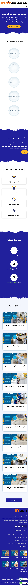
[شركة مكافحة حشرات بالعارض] (15, 399)
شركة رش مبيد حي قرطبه (14, 447)
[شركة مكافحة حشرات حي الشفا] (15, 318)
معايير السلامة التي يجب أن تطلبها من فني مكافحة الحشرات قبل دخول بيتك (23, 570)
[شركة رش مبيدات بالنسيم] (15, 338)
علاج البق (7, 568)
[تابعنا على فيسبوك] (26, 527)
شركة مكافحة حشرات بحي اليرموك (15, 427)
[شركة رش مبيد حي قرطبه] (15, 440)
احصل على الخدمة (14, 27)
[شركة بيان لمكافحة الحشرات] (14, 2)
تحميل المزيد (14, 500)
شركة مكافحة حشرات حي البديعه (14, 467)
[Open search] (2, 6)
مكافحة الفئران (14, 82)
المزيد (24, 152)
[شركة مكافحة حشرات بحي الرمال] (15, 379)
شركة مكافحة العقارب (5, 557)
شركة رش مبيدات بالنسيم (14, 346)
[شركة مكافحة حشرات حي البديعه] (15, 460)
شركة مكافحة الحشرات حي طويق (15, 487)
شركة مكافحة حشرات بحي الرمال (14, 386)
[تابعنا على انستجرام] (16, 527)
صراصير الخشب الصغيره (14, 568)
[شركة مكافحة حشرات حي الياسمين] (15, 359)
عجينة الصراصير (24, 557)
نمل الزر (17, 557)
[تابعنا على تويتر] (22, 527)
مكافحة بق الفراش (14, 111)
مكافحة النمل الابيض (14, 96)
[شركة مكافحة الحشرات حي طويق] (15, 480)
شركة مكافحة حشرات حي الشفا (15, 325)
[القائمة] (26, 6)
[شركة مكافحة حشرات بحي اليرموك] (15, 419)
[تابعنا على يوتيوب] (19, 527)
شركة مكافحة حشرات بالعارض (15, 406)
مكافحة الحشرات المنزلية (14, 55)
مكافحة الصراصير (14, 68)
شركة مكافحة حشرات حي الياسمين (15, 366)
